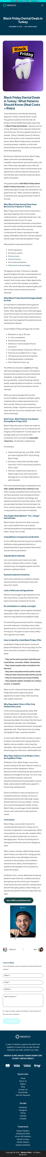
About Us (23, 1081)
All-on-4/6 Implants (23, 1136)
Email (7, 982)
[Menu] (42, 5)
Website (7, 989)
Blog (23, 1087)
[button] (6, 921)
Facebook (23, 1107)
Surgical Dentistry (23, 1145)
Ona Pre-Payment (23, 1095)
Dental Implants (23, 1131)
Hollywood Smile (30, 26)
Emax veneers (13, 256)
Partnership (23, 1092)
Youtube (23, 1116)
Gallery (23, 1084)
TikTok (23, 1113)
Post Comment (11, 1021)
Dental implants (14, 259)
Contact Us (23, 1090)
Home (23, 1078)
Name (7, 975)
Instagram (23, 1110)
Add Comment (10, 996)
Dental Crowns (23, 1139)
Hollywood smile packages (19, 265)
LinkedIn (23, 1119)
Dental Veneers (23, 1142)
